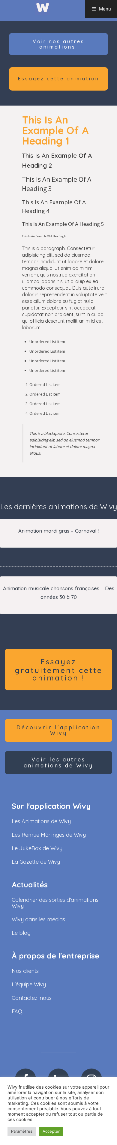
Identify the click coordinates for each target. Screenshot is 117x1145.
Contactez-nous (32, 997)
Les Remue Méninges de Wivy (49, 834)
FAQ (17, 1011)
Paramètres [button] (21, 1131)
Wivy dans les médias (38, 919)
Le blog (21, 932)
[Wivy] (42, 7)
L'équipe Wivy (29, 984)
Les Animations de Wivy (41, 821)
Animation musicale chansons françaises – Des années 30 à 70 (58, 592)
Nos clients (25, 970)
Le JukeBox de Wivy (37, 848)
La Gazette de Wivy (36, 861)
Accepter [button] (51, 1131)
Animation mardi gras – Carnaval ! (58, 531)
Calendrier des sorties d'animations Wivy (55, 902)
